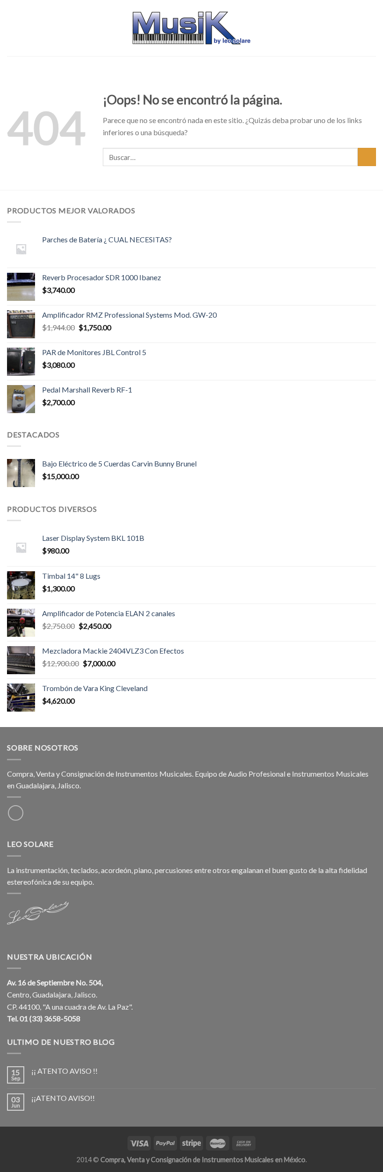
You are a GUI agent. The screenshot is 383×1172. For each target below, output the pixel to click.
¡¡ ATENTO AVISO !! (64, 1070)
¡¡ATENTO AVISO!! (63, 1097)
